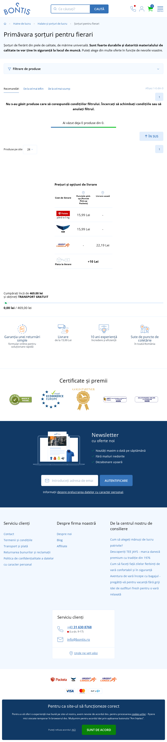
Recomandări (11, 88)
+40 (79, 627)
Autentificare (116, 481)
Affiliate (62, 546)
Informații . (83, 492)
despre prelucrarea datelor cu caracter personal (90, 492)
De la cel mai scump (59, 88)
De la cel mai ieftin (33, 88)
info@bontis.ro (78, 639)
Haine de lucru (22, 23)
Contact (9, 534)
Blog (60, 540)
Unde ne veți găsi (86, 653)
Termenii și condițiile (18, 540)
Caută (99, 9)
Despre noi (64, 534)
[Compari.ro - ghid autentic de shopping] (20, 399)
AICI (74, 729)
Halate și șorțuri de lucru (52, 23)
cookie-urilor (139, 714)
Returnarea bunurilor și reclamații (27, 552)
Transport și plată (16, 546)
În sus (153, 136)
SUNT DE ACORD (99, 730)
